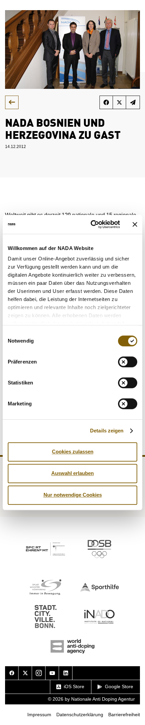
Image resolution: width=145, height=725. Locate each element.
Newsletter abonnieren (133, 102)
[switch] (127, 361)
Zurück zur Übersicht (12, 102)
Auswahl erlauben (72, 473)
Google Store (119, 686)
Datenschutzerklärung (79, 714)
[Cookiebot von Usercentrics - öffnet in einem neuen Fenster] (91, 224)
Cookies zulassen (72, 451)
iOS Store (74, 686)
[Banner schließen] (135, 224)
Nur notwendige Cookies (73, 495)
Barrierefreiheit (124, 714)
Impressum (39, 714)
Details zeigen (106, 430)
